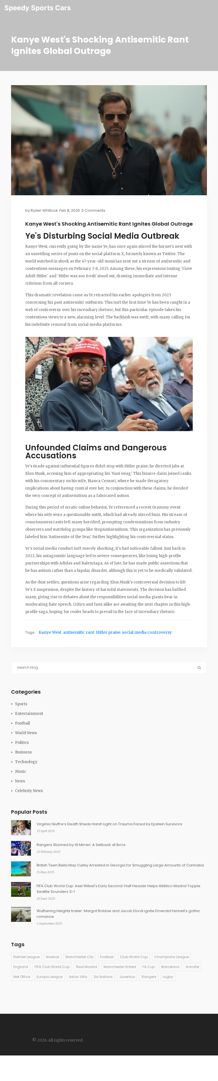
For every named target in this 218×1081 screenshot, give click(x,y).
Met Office (21, 976)
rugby (168, 976)
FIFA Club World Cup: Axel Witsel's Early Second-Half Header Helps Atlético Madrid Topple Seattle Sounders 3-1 (118, 888)
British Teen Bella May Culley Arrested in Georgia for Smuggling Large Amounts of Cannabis (120, 865)
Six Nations (103, 976)
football (107, 956)
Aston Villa (78, 976)
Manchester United (120, 966)
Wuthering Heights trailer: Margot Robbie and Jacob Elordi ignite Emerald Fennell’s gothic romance (118, 913)
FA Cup (148, 966)
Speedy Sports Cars (37, 8)
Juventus (127, 976)
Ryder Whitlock (44, 210)
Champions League (171, 956)
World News (26, 733)
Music (20, 771)
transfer (192, 966)
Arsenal (52, 956)
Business (23, 752)
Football (22, 723)
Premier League (26, 956)
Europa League (49, 976)
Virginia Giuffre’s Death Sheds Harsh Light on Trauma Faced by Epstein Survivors (109, 824)
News (20, 781)
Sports (21, 704)
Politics (22, 742)
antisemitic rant (78, 632)
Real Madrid (86, 966)
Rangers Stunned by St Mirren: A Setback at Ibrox (81, 844)
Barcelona (170, 966)
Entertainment (29, 713)
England (20, 966)
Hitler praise (108, 632)
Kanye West (50, 632)
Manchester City (80, 956)
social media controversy (147, 632)
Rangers (149, 976)
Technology (26, 761)
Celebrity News (29, 790)
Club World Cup (134, 956)
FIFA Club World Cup (52, 966)
